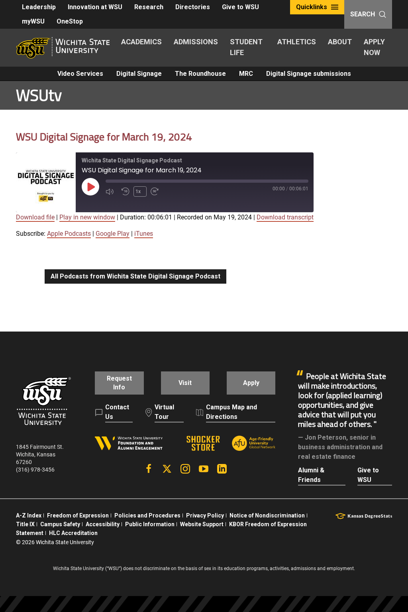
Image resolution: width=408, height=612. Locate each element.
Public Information (150, 524)
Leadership (39, 7)
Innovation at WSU (95, 7)
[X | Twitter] (167, 469)
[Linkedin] (222, 469)
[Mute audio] (112, 191)
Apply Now (374, 47)
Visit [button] (185, 383)
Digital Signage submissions (308, 73)
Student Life (246, 47)
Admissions (196, 42)
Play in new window (87, 217)
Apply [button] (251, 383)
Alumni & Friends (311, 475)
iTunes (143, 233)
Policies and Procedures (147, 515)
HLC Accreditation (73, 533)
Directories (192, 7)
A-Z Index (28, 515)
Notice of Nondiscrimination (267, 515)
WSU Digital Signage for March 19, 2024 (104, 136)
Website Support (202, 524)
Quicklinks (311, 7)
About (340, 42)
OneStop (70, 21)
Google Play (112, 233)
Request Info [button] (119, 383)
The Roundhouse (200, 73)
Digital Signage (139, 73)
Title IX (25, 524)
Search (362, 14)
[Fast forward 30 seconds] (157, 191)
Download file (35, 217)
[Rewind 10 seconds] (125, 191)
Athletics (296, 42)
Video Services (80, 73)
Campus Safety (60, 524)
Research (148, 7)
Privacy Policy (205, 515)
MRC (246, 73)
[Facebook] (148, 469)
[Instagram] (185, 469)
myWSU (33, 21)
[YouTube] (203, 469)
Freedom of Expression (78, 515)
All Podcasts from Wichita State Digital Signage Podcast (135, 276)
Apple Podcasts (69, 233)
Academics (141, 42)
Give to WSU (240, 7)
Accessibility (103, 524)
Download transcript (285, 217)
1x (138, 191)
